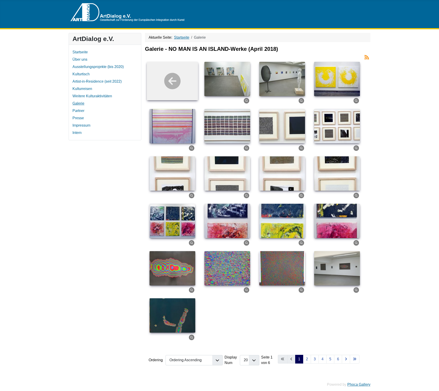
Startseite (80, 52)
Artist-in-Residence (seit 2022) (97, 81)
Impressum (81, 125)
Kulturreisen (82, 89)
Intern (77, 133)
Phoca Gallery (358, 384)
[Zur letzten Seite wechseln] (354, 359)
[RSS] (366, 57)
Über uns (79, 59)
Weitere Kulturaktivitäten (92, 96)
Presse (78, 118)
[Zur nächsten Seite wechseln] (346, 359)
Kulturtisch (81, 74)
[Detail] (246, 101)
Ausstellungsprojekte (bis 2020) (98, 67)
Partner (78, 111)
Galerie (78, 103)
